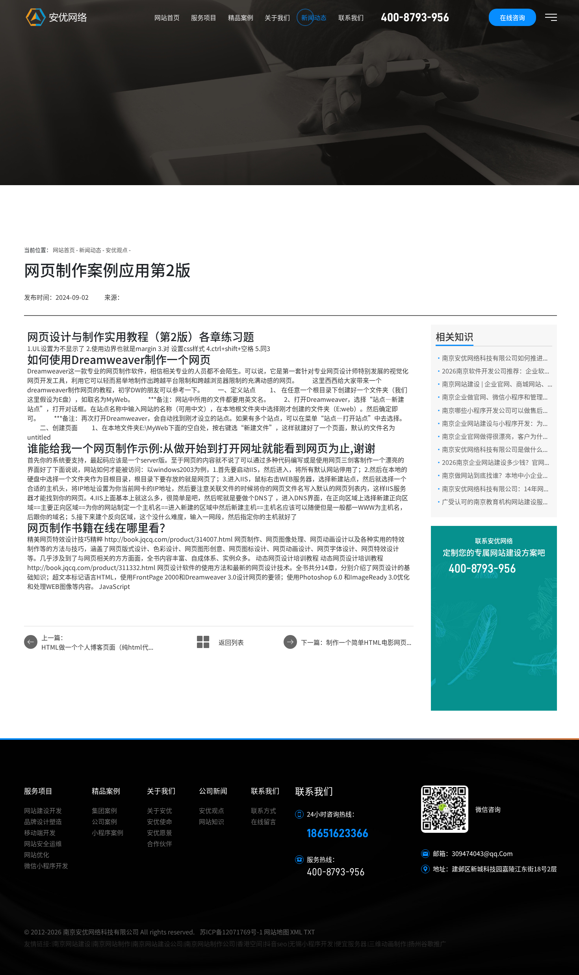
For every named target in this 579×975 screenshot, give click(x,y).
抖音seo (275, 943)
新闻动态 (314, 17)
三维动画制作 (387, 943)
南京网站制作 (111, 943)
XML (296, 931)
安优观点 (117, 250)
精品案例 (240, 17)
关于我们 (277, 17)
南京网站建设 (72, 943)
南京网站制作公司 (210, 943)
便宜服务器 (351, 943)
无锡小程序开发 (311, 943)
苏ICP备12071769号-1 (231, 931)
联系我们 (351, 17)
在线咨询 (512, 17)
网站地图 (276, 931)
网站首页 (167, 17)
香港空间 (249, 943)
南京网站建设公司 (157, 943)
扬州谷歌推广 (427, 943)
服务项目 (203, 17)
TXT (309, 931)
